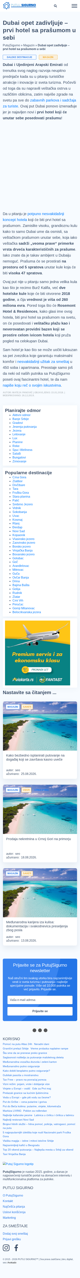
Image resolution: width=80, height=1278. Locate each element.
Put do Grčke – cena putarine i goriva (25, 1113)
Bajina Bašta (21, 597)
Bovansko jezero (24, 566)
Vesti (26, 801)
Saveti (26, 718)
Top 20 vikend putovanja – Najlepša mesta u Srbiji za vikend (38, 1161)
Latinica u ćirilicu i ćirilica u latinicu (55, 1127)
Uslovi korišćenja (14, 1223)
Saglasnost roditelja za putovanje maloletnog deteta (34, 1069)
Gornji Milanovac (23, 620)
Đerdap (17, 539)
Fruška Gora (21, 504)
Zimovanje (19, 473)
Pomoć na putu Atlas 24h (18, 1056)
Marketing (10, 1228)
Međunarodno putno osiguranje (21, 1078)
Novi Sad (18, 543)
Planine (17, 454)
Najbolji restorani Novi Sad (18, 1131)
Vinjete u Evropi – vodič (16, 1100)
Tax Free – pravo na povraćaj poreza (24, 1091)
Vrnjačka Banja (23, 562)
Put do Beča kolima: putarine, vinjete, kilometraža (32, 1118)
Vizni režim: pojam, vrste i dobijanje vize (26, 1096)
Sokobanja (20, 524)
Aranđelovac (21, 578)
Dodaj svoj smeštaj (16, 1244)
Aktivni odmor (21, 427)
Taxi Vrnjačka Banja (14, 1165)
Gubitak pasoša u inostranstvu (21, 1087)
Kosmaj (17, 532)
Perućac (18, 616)
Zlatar (16, 609)
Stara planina (21, 508)
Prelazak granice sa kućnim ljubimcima (26, 1104)
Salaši (16, 465)
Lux (14, 450)
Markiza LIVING (12, 1122)
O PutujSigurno (13, 1207)
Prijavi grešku (12, 1249)
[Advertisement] (40, 173)
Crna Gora (19, 489)
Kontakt (8, 1212)
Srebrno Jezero (23, 516)
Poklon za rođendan (34, 1122)
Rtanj (16, 535)
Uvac (15, 528)
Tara (15, 501)
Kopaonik (19, 547)
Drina (16, 593)
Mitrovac (18, 582)
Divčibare (18, 497)
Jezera (17, 442)
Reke (16, 458)
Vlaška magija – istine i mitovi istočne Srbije (29, 1152)
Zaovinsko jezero (24, 554)
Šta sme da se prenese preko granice (25, 1064)
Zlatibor (17, 493)
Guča (16, 585)
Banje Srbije (20, 431)
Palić (15, 512)
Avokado (7, 1272)
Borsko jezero (22, 558)
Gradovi (17, 435)
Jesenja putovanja (25, 439)
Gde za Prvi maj (41, 1100)
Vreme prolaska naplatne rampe (49, 1060)
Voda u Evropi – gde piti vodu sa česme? (27, 1109)
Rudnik (17, 605)
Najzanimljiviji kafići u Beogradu (22, 1156)
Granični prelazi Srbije (15, 1060)
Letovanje (19, 446)
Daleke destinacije (19, 57)
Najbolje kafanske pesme (18, 1127)
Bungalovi (19, 469)
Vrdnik (16, 520)
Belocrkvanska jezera (27, 624)
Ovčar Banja (20, 589)
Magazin (29, 45)
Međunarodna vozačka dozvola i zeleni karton (30, 1073)
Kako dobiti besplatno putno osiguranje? (27, 1082)
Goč (15, 574)
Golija (16, 601)
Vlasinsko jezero (23, 551)
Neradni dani (42, 1056)
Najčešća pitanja (14, 1217)
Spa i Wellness (22, 462)
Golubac (18, 570)
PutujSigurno (11, 45)
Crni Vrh (17, 612)
